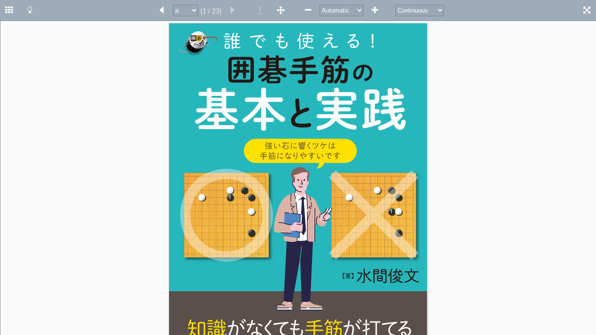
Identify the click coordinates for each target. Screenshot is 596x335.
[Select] (260, 10)
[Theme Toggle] (30, 10)
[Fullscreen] (587, 10)
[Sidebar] (9, 10)
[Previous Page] (233, 10)
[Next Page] (162, 10)
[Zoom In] (375, 10)
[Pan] (281, 10)
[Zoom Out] (308, 10)
